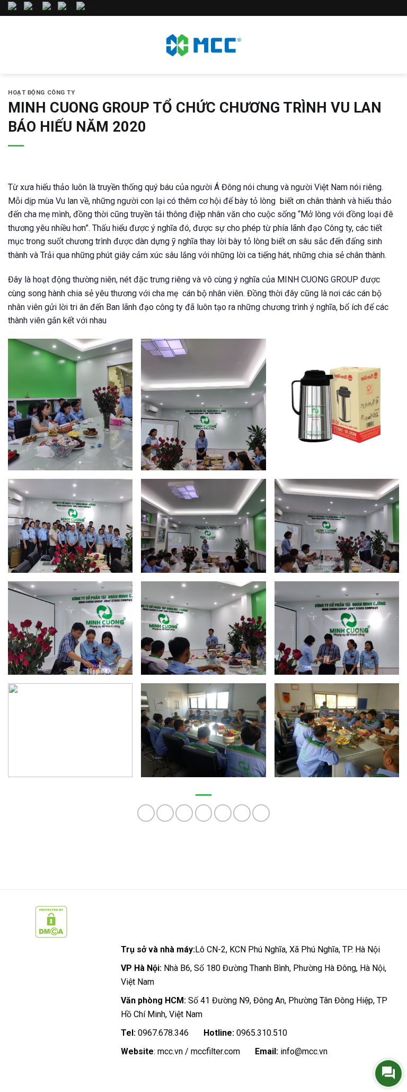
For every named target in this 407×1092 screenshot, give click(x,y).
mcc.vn (170, 1051)
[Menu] (14, 45)
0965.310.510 (261, 1033)
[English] (33, 8)
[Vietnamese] (16, 8)
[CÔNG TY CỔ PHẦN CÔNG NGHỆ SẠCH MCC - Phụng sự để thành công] (203, 44)
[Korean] (67, 8)
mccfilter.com (215, 1051)
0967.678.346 (163, 1033)
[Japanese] (50, 8)
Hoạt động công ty (41, 92)
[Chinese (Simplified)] (92, 8)
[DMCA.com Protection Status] (51, 921)
